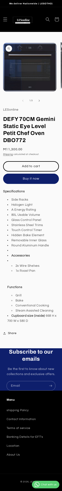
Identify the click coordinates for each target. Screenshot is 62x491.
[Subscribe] (50, 386)
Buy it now (31, 178)
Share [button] (12, 333)
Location (13, 445)
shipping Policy (18, 410)
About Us (13, 454)
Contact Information (21, 419)
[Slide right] (39, 100)
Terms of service (18, 428)
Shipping (8, 154)
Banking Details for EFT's (25, 436)
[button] (5, 19)
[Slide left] (22, 100)
